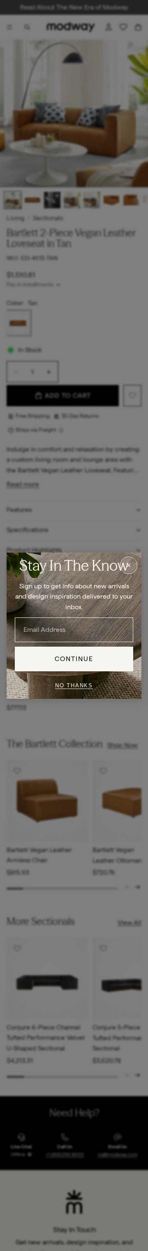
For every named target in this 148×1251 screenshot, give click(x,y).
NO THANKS (74, 685)
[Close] (128, 565)
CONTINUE (74, 659)
